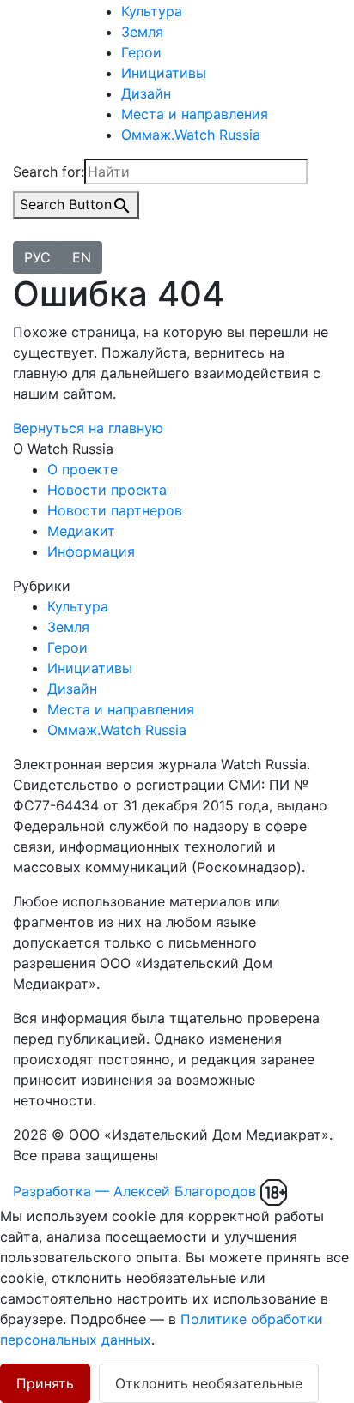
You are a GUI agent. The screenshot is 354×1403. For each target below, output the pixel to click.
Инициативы (163, 72)
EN (81, 257)
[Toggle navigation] (24, 236)
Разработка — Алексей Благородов (134, 1191)
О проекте (82, 469)
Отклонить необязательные (208, 1383)
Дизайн (146, 93)
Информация (91, 551)
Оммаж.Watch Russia (190, 134)
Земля (142, 31)
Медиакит (81, 530)
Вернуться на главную (88, 428)
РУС (37, 257)
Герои (141, 52)
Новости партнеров (114, 510)
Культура (151, 11)
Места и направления (194, 114)
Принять (45, 1383)
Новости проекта (107, 489)
